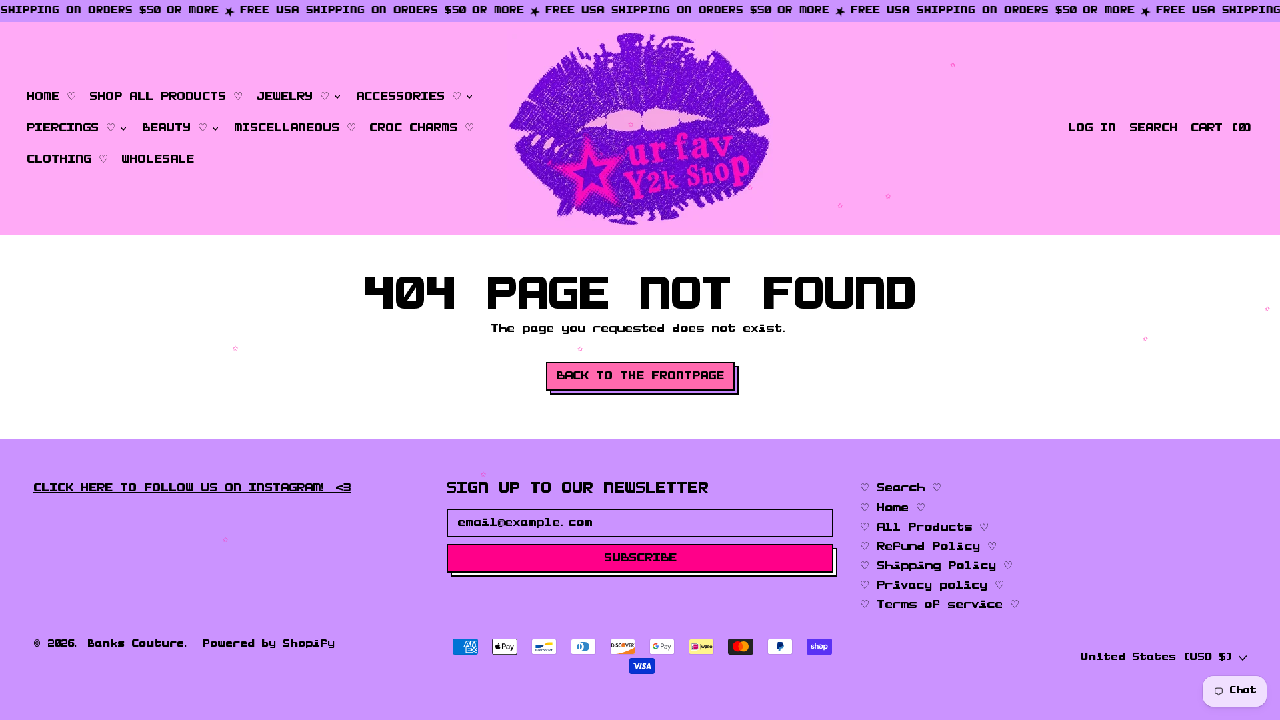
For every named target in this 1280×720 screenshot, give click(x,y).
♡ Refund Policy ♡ (928, 546)
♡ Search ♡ (900, 488)
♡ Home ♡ (892, 508)
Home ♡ (51, 96)
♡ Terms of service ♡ (939, 604)
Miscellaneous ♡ (295, 128)
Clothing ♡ (67, 159)
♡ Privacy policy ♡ (932, 585)
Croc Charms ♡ (421, 128)
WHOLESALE (157, 159)
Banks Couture (135, 644)
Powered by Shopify (269, 644)
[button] (1153, 128)
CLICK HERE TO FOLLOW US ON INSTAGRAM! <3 (192, 488)
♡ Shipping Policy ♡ (936, 566)
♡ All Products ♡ (924, 527)
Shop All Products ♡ (166, 96)
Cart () (1221, 131)
